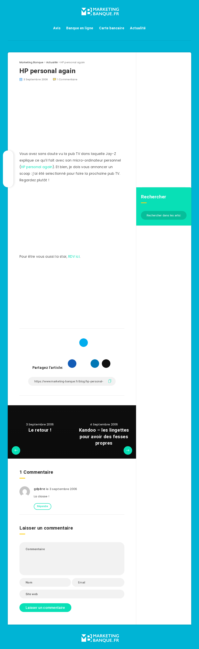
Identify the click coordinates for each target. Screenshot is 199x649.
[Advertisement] (71, 292)
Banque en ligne (79, 28)
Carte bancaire (111, 28)
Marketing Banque (31, 62)
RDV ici (74, 256)
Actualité (138, 28)
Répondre (42, 506)
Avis (56, 28)
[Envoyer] (182, 215)
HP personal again (36, 167)
